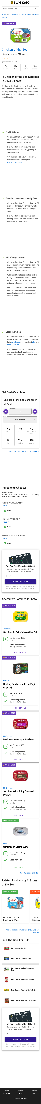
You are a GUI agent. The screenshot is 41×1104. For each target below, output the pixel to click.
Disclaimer (6, 1093)
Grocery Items (13, 14)
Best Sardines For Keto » (29, 873)
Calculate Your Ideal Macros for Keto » (24, 451)
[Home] (20, 4)
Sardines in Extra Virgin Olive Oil (20, 632)
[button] (20, 419)
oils (33, 342)
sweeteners (15, 342)
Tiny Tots (7, 629)
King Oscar (8, 736)
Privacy (34, 1093)
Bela (5, 843)
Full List (6, 506)
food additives (13, 345)
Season (6, 681)
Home (4, 14)
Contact (34, 1090)
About (7, 1090)
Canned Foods (26, 14)
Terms (20, 1093)
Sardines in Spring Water (16, 847)
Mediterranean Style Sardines (18, 739)
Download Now (20, 582)
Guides (20, 1090)
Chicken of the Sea (14, 49)
